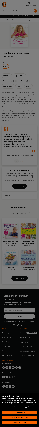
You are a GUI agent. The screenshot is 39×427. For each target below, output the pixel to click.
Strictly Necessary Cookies (19, 417)
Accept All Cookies (19, 422)
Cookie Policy (24, 408)
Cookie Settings (19, 412)
